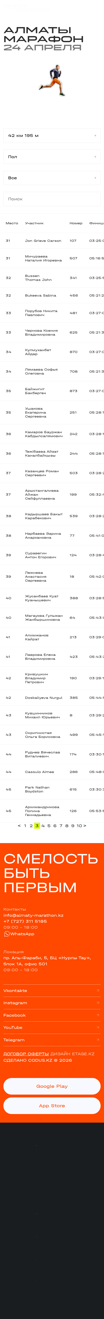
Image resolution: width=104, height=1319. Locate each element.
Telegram (14, 1040)
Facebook (14, 1015)
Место (12, 223)
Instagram (15, 1003)
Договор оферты (26, 1054)
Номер (76, 223)
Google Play (52, 1086)
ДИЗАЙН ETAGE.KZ (72, 1054)
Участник (34, 223)
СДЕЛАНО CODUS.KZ (27, 1060)
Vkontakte (15, 990)
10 (79, 825)
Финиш (96, 223)
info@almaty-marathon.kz (33, 915)
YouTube (12, 1027)
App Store (52, 1105)
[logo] (26, 8)
